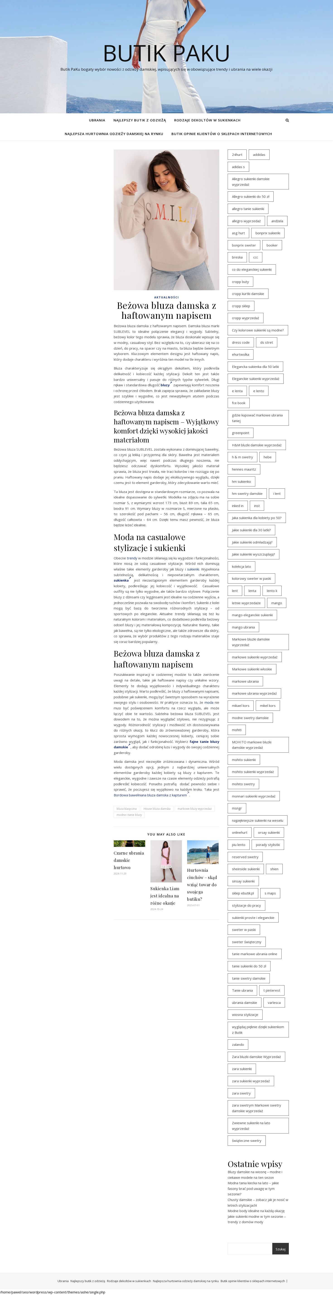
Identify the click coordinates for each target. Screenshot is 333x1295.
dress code (241, 342)
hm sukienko (241, 481)
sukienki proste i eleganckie (253, 917)
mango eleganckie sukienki (252, 615)
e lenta (237, 391)
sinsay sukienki (243, 881)
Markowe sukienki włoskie (252, 669)
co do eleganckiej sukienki (252, 269)
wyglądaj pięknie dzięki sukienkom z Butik (258, 1029)
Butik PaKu (166, 52)
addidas (259, 154)
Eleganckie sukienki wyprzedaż (255, 378)
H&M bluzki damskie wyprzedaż (257, 445)
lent (235, 590)
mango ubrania (243, 627)
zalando (238, 1044)
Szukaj (280, 1249)
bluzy (165, 385)
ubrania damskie (244, 1002)
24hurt (237, 154)
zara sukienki (242, 1068)
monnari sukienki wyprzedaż (253, 796)
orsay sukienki (269, 832)
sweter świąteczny (246, 942)
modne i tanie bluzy (129, 815)
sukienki (193, 569)
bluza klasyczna (127, 809)
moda (209, 702)
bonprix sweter (244, 245)
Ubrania (97, 120)
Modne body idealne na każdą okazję (256, 1210)
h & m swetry (242, 457)
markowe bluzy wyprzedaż (195, 809)
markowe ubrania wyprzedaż (254, 693)
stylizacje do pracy (246, 905)
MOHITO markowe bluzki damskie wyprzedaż (251, 745)
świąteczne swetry (246, 1140)
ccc (255, 257)
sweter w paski (244, 929)
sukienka (121, 580)
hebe (268, 457)
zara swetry (241, 1093)
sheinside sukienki (246, 869)
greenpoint (240, 432)
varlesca (274, 1002)
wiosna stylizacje (245, 1014)
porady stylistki (268, 844)
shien (274, 869)
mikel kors (268, 705)
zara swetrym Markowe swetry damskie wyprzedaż (256, 1108)
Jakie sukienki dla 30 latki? (251, 530)
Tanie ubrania (242, 990)
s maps (270, 893)
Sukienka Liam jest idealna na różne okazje (164, 896)
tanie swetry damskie (248, 978)
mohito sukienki (244, 759)
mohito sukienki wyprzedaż (253, 771)
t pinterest (271, 990)
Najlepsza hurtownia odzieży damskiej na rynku (114, 133)
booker (272, 245)
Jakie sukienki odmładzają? (252, 542)
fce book (238, 403)
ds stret (266, 342)
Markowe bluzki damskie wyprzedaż (251, 642)
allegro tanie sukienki (248, 208)
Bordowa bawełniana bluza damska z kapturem (150, 795)
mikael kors (240, 705)
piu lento (238, 844)
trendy (132, 558)
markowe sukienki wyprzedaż (255, 657)
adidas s (238, 166)
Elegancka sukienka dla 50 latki (255, 366)
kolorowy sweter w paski (251, 578)
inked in (238, 505)
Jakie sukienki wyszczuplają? (253, 554)
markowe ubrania (245, 681)
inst (257, 505)
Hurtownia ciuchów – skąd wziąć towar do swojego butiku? (202, 884)
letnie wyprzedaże (246, 603)
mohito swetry (243, 784)
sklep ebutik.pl (243, 893)
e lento (258, 391)
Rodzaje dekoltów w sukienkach (207, 120)
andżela (277, 221)
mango (276, 603)
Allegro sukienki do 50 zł (250, 196)
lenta (252, 590)
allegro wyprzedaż (246, 221)
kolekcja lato (241, 566)
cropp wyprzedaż (245, 318)
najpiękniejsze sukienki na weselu (257, 820)
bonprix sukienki (268, 233)
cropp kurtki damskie (248, 293)
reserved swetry (245, 857)
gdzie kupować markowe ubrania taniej (257, 418)
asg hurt (238, 233)
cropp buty (240, 281)
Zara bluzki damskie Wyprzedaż (256, 1056)
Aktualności (166, 297)
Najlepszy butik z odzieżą (139, 120)
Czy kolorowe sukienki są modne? (258, 330)
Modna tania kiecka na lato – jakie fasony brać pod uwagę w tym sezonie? (253, 1188)
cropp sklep (241, 306)
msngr (237, 808)
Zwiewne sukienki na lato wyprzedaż (251, 1126)
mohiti (236, 729)
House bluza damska (157, 809)
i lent (277, 493)
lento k (272, 590)
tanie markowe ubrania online (254, 954)
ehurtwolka (240, 354)
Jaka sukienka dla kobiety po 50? (257, 517)
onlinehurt (239, 832)
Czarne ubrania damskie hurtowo (129, 860)
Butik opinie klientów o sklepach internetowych (221, 133)
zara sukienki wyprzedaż (251, 1081)
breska (237, 257)
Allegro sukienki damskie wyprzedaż (251, 181)
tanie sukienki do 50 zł (249, 966)
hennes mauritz (244, 469)
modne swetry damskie (250, 717)
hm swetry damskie (247, 493)
